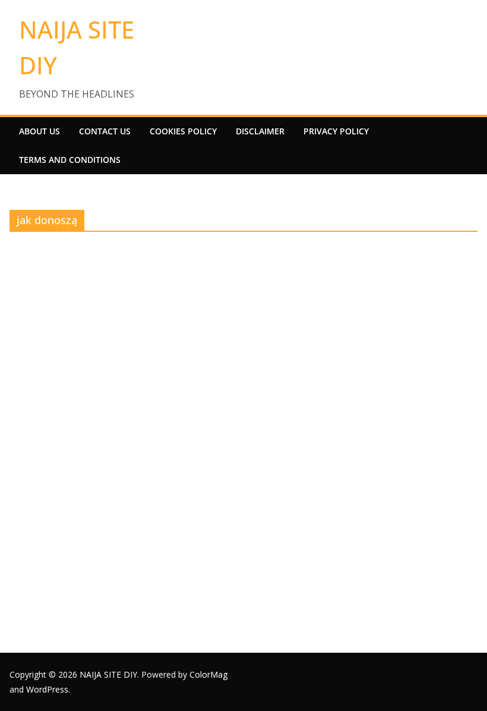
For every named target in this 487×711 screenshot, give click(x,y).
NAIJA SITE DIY (108, 674)
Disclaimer (260, 131)
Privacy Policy (336, 131)
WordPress (47, 689)
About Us (39, 131)
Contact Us (105, 131)
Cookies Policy (183, 131)
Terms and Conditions (70, 159)
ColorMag (208, 674)
